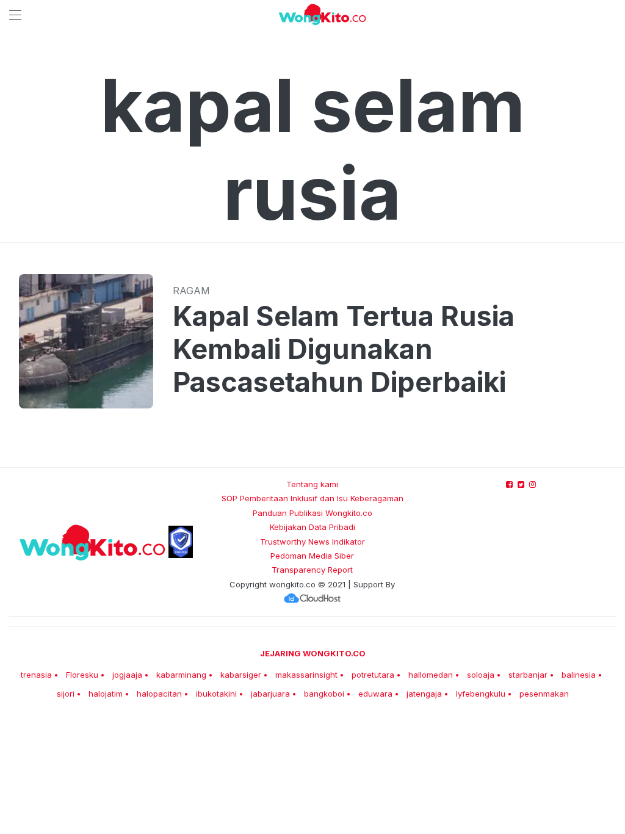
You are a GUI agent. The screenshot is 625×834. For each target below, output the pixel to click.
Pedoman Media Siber (312, 555)
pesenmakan (544, 693)
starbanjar (527, 675)
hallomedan (430, 675)
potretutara (373, 675)
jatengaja (424, 693)
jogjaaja (127, 675)
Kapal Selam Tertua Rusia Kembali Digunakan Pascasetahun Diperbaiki (344, 349)
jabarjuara (270, 693)
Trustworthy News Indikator (312, 541)
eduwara (375, 693)
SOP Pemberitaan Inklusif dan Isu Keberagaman (312, 498)
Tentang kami (312, 484)
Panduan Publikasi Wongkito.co (312, 513)
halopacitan (159, 693)
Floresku (82, 675)
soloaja (480, 675)
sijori (65, 693)
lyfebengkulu (480, 693)
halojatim (106, 693)
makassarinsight (306, 675)
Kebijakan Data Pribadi (312, 527)
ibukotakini (216, 693)
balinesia (579, 675)
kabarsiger (240, 675)
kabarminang (181, 675)
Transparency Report (312, 570)
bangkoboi (324, 693)
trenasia (36, 675)
